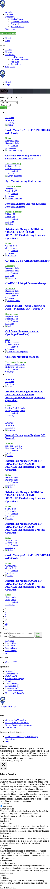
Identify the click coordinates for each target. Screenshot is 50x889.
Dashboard (10, 17)
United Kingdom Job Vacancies (18, 725)
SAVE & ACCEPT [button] (8, 888)
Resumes (9, 14)
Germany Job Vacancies (15, 720)
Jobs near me (10, 727)
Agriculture (11, 674)
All (6, 653)
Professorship (12, 688)
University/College (14, 693)
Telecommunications (15, 691)
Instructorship (12, 683)
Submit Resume (17, 26)
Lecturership (11, 686)
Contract (11, 662)
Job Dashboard (17, 19)
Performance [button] (5, 833)
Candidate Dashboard (20, 21)
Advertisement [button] (6, 860)
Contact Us (10, 739)
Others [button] (3, 875)
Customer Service (14, 678)
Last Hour (9, 641)
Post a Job (15, 24)
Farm (9, 681)
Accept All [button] (18, 760)
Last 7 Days (10, 646)
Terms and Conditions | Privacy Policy (21, 736)
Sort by (3, 100)
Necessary (7, 806)
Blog (7, 741)
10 (6, 623)
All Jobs (8, 12)
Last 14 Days (11, 648)
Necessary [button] (4, 803)
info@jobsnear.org (8, 706)
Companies (10, 29)
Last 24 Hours (11, 643)
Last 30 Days (11, 650)
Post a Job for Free (8, 33)
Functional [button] (4, 821)
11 (6, 626)
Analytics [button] (4, 846)
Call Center (11, 676)
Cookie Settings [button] (6, 760)
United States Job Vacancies (17, 722)
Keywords (4, 633)
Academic (10, 671)
